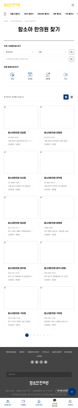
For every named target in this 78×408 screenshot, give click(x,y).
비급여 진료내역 (56, 352)
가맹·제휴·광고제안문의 (64, 391)
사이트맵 (39, 356)
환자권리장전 (68, 352)
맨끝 (51, 335)
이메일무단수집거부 (33, 352)
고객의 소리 (45, 352)
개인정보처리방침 (11, 352)
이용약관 (21, 352)
